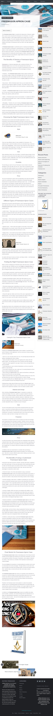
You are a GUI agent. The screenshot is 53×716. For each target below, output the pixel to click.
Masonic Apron (14, 372)
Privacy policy (35, 713)
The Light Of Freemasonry (43, 185)
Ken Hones (40, 690)
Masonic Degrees (41, 179)
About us (27, 713)
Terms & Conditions (21, 713)
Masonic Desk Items (42, 157)
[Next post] (35, 672)
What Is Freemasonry (42, 189)
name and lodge (19, 281)
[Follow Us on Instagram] (42, 681)
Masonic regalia (24, 78)
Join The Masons (19, 1)
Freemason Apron (5, 65)
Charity (35, 1)
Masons (39, 183)
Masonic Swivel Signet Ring (44, 159)
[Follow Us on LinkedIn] (44, 681)
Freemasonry (10, 1)
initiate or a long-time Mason (27, 266)
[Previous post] (2, 664)
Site (13, 713)
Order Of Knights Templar (22, 664)
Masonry (20, 689)
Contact (31, 713)
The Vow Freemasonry (43, 187)
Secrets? (28, 1)
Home (2, 1)
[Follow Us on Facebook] (37, 681)
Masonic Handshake (7, 17)
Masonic (40, 177)
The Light (21, 696)
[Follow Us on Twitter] (40, 681)
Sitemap (16, 713)
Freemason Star (41, 168)
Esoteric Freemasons (6, 24)
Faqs (2, 3)
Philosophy (42, 1)
